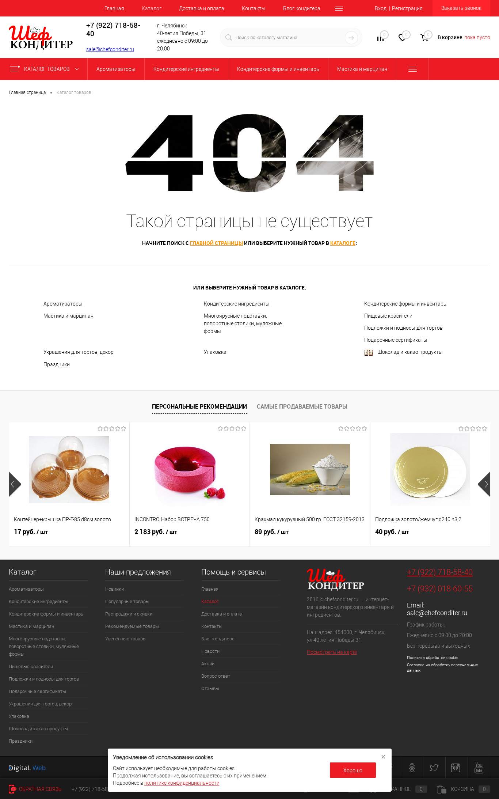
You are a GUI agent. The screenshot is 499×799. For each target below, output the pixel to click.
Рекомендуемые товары (132, 626)
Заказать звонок (461, 8)
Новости (210, 651)
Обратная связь (40, 789)
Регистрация (407, 8)
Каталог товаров (47, 69)
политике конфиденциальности (182, 783)
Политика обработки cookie (432, 657)
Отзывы (210, 688)
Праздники (56, 364)
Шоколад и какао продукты (410, 352)
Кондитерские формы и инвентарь (405, 304)
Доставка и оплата (201, 8)
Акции (207, 663)
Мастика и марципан (68, 316)
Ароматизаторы (63, 304)
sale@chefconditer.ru (110, 49)
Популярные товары (127, 601)
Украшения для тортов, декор (78, 352)
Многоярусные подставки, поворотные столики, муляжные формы (243, 323)
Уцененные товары (125, 638)
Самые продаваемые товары (302, 406)
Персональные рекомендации (199, 406)
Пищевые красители (388, 316)
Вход (380, 8)
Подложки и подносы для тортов (403, 328)
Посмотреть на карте (332, 652)
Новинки (114, 589)
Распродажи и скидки (128, 614)
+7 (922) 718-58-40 (440, 572)
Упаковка (215, 352)
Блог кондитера (301, 8)
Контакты (254, 8)
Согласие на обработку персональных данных (442, 668)
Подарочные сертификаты (395, 340)
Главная (114, 8)
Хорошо (352, 770)
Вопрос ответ (215, 676)
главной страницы (216, 242)
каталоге (342, 242)
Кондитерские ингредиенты (237, 304)
